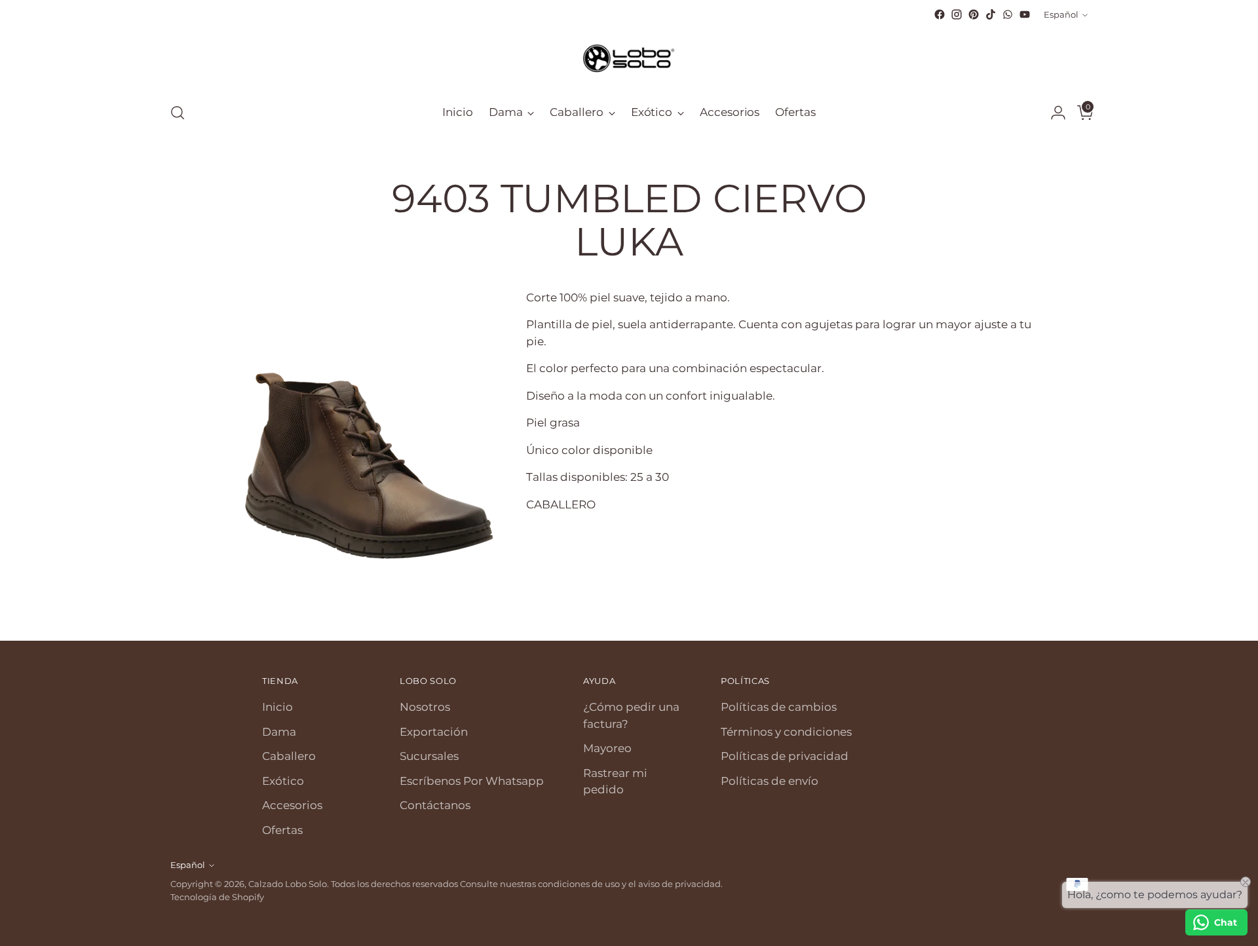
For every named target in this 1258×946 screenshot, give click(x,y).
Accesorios (292, 805)
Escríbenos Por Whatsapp (472, 780)
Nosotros (425, 706)
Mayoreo (607, 748)
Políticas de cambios (779, 706)
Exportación (434, 731)
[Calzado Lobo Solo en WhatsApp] (1008, 14)
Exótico (283, 780)
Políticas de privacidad (784, 756)
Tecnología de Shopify (217, 897)
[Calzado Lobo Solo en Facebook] (939, 14)
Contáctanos (435, 805)
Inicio (277, 706)
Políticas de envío (769, 780)
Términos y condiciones (786, 731)
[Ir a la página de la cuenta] (1053, 113)
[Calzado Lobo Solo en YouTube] (1025, 14)
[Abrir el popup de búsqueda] (177, 113)
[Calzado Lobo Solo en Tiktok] (991, 14)
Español (1061, 14)
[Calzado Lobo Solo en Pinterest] (974, 14)
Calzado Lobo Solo (287, 884)
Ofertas (282, 830)
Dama (279, 731)
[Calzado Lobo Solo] (629, 57)
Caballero (289, 756)
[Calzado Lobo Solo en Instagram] (957, 14)
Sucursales (429, 756)
